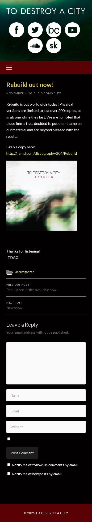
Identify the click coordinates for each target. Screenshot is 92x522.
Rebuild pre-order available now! (32, 287)
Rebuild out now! (30, 84)
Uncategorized (24, 272)
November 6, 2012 (21, 93)
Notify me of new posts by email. (37, 474)
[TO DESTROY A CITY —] (45, 11)
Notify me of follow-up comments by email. (45, 465)
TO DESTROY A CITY (51, 513)
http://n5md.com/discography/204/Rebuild (41, 153)
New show (14, 305)
